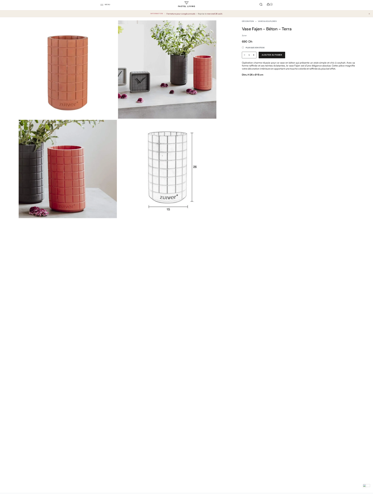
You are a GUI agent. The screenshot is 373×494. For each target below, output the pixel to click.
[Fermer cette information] (369, 14)
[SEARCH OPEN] (260, 4)
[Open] (105, 4)
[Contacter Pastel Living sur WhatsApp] (366, 487)
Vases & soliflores (267, 21)
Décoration (248, 21)
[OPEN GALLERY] (68, 69)
